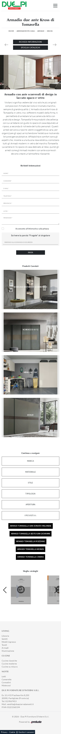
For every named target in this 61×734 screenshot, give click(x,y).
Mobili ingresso (9, 642)
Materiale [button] (30, 472)
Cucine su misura (9, 666)
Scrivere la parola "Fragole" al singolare (30, 235)
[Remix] (6, 45)
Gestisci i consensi (26, 732)
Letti (4, 676)
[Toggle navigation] (55, 5)
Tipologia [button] (30, 494)
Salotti (5, 639)
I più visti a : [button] (31, 515)
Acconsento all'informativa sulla (32, 229)
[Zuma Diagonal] (54, 45)
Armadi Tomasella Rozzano (30, 541)
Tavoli (4, 645)
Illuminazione (8, 651)
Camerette (6, 679)
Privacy (4, 732)
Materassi (6, 685)
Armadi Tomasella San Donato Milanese (30, 526)
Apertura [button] (30, 504)
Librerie (5, 636)
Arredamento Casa (26, 31)
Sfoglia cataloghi (30, 47)
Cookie (12, 732)
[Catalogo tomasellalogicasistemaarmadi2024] (21, 590)
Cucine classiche (9, 660)
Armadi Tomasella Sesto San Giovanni (30, 533)
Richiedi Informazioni (30, 42)
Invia (30, 252)
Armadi (40, 31)
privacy (46, 229)
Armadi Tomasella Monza (30, 549)
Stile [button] (30, 483)
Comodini (6, 682)
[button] (56, 590)
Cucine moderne (9, 663)
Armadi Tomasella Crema (30, 557)
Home (11, 31)
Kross (49, 31)
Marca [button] (30, 461)
